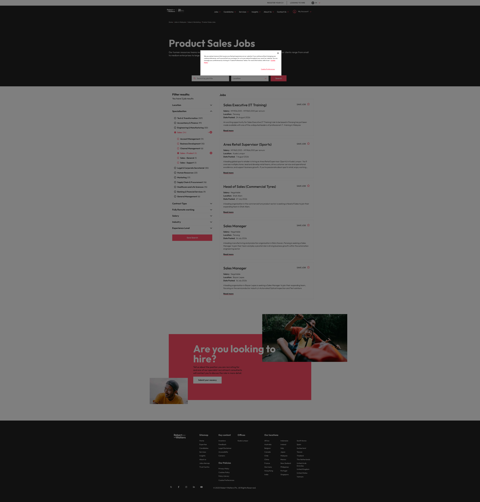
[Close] (278, 53)
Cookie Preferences (268, 69)
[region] (241, 63)
